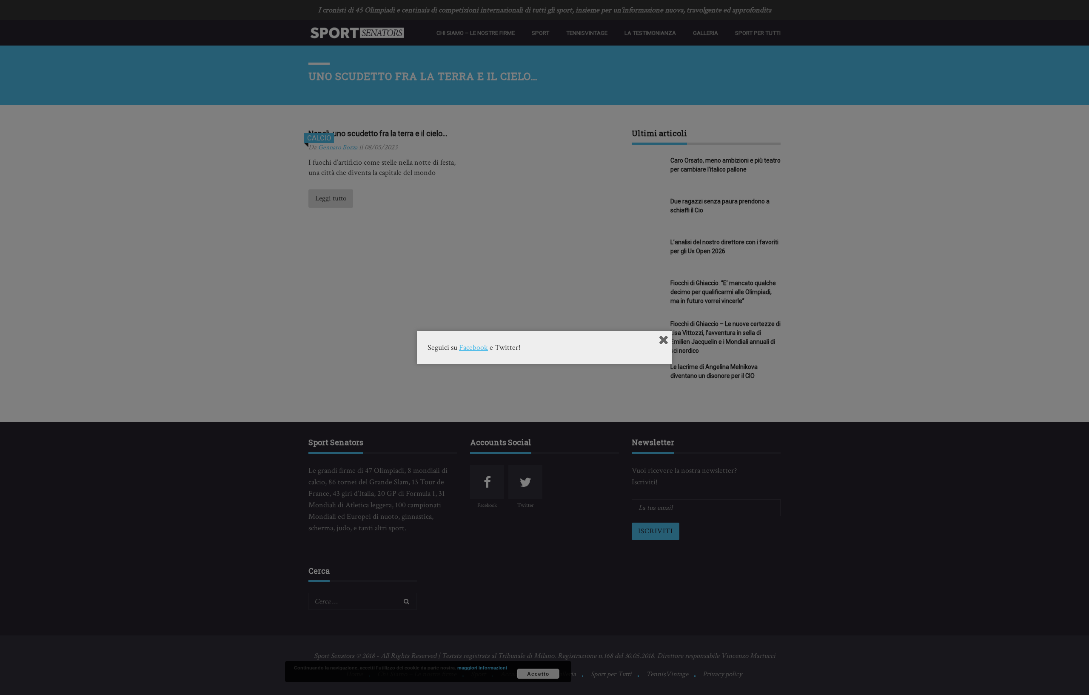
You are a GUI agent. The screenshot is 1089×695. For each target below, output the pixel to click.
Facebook (473, 347)
